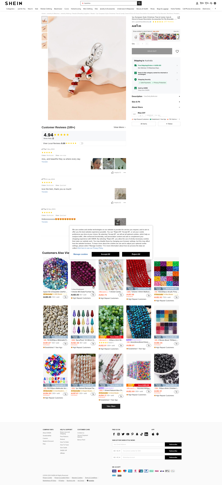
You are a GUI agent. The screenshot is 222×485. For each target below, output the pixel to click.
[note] (81, 298)
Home (43, 13)
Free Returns (64, 436)
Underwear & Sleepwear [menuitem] (125, 9)
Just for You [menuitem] (22, 9)
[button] (211, 3)
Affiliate (62, 453)
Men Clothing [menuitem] (87, 9)
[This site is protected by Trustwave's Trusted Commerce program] (114, 475)
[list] (130, 434)
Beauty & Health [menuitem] (142, 9)
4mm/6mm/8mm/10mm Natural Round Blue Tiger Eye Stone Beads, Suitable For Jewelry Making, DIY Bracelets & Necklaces (139, 342)
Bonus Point (81, 440)
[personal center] (197, 3)
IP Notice (61, 480)
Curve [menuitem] (67, 9)
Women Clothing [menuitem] (46, 9)
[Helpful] (112, 172)
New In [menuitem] (30, 9)
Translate (45, 162)
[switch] (81, 143)
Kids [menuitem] (96, 9)
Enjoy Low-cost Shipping (65, 433)
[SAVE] (177, 51)
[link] (202, 3)
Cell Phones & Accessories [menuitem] (191, 9)
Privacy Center (47, 478)
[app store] (153, 435)
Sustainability (47, 435)
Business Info (71, 480)
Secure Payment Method (82, 436)
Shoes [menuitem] (152, 9)
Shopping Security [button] (144, 79)
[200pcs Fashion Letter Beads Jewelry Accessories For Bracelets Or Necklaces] (154, 37)
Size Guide (63, 447)
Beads (93, 13)
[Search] (139, 3)
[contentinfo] (147, 471)
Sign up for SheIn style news (123, 440)
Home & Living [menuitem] (76, 9)
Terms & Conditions (91, 478)
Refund (62, 439)
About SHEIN (47, 433)
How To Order (64, 442)
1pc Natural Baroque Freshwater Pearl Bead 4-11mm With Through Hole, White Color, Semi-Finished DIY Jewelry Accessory (83, 388)
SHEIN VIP (63, 450)
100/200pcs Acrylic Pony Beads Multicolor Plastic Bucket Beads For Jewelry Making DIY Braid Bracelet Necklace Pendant (167, 292)
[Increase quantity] (146, 43)
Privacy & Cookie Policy (61, 478)
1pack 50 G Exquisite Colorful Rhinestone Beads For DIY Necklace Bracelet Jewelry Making (55, 292)
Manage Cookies (77, 478)
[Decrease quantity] (138, 43)
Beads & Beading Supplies (80, 13)
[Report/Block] (124, 172)
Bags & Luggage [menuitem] (162, 9)
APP (152, 429)
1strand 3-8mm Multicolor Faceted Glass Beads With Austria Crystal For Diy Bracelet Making (139, 292)
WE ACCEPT (116, 467)
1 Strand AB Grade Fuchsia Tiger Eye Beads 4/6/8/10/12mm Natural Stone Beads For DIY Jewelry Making (83, 292)
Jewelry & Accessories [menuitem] (107, 9)
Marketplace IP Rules (49, 480)
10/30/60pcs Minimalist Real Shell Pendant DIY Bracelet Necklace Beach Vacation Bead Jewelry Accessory (56, 340)
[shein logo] (13, 3)
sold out (152, 51)
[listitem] (136, 37)
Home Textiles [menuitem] (175, 9)
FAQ (44, 444)
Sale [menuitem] (36, 9)
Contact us (80, 433)
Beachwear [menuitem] (58, 9)
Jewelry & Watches (53, 13)
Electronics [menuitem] (206, 9)
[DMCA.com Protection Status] (119, 475)
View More (111, 406)
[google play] (157, 435)
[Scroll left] (212, 8)
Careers (45, 438)
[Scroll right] (215, 8)
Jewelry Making (66, 13)
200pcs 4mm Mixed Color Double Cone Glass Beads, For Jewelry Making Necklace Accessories (111, 340)
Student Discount (48, 441)
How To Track (64, 445)
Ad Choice (81, 480)
